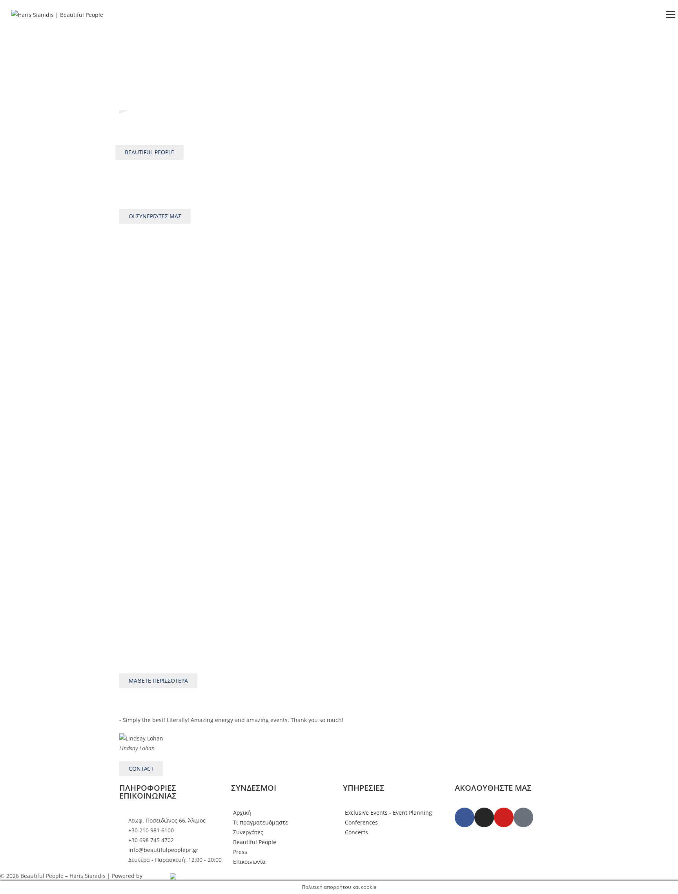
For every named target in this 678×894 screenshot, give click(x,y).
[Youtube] (504, 817)
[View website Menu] (670, 14)
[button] (127, 734)
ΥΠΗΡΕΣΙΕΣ (364, 787)
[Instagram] (484, 817)
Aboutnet (156, 875)
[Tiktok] (523, 817)
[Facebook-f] (464, 817)
